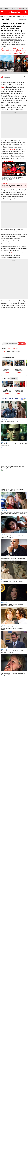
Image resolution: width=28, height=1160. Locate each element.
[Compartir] (24, 76)
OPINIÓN (13, 16)
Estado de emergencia (16, 8)
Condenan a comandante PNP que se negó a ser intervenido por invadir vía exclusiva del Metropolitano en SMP (14, 52)
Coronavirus (15, 348)
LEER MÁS (7, 372)
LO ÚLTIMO (3, 16)
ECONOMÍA (18, 16)
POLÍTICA (8, 16)
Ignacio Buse (6, 8)
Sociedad (5, 19)
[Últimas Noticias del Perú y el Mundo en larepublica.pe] (14, 12)
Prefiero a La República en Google (13, 352)
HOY (1, 8)
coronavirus (12, 149)
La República (7, 77)
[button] (2, 12)
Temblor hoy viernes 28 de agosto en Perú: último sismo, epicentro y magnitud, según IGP (14, 49)
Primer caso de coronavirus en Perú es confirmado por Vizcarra (12, 186)
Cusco (3, 87)
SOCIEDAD (24, 16)
